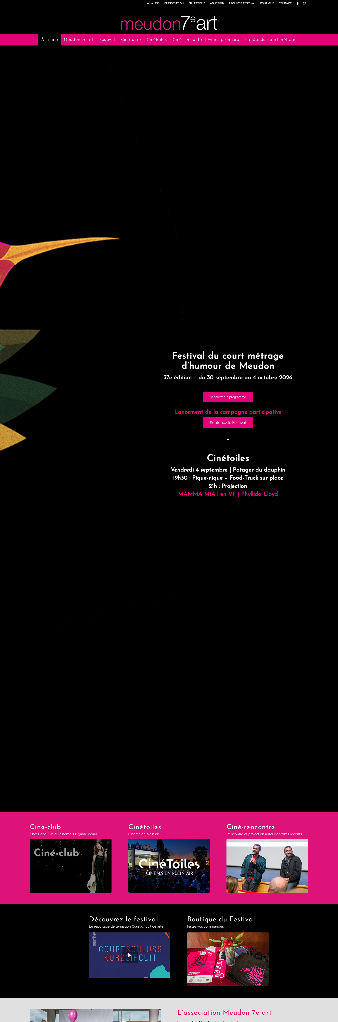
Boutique (267, 3)
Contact (285, 3)
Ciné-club (45, 827)
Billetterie (197, 3)
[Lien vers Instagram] (304, 3)
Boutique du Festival (221, 919)
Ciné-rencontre (250, 827)
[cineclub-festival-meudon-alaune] (71, 866)
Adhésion (217, 3)
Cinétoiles (144, 827)
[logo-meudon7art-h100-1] (169, 20)
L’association (174, 3)
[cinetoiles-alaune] (169, 866)
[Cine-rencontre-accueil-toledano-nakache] (267, 866)
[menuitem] (153, 3)
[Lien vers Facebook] (297, 3)
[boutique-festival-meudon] (228, 959)
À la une (153, 3)
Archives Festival (242, 3)
